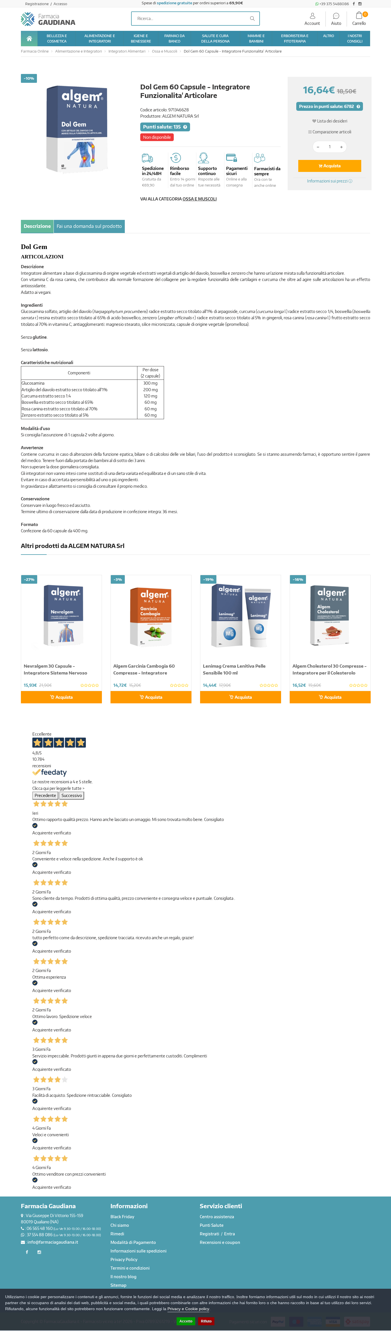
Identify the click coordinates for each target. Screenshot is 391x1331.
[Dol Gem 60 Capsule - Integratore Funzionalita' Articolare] (76, 129)
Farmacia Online (35, 51)
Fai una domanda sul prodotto (89, 226)
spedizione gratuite (174, 3)
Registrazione (37, 3)
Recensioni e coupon (220, 1242)
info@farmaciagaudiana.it (52, 1242)
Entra (229, 1233)
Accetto (185, 1321)
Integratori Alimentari (126, 51)
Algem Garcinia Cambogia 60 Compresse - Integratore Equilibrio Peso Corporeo (144, 672)
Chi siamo (119, 1225)
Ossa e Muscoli (164, 51)
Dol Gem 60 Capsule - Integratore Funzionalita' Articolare (233, 51)
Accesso (60, 3)
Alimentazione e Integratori (78, 51)
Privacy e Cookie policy (188, 1308)
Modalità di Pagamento (133, 1242)
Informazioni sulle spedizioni (138, 1250)
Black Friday (122, 1216)
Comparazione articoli (331, 131)
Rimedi (117, 1233)
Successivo (72, 795)
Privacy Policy (123, 1259)
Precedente (45, 795)
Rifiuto (206, 1321)
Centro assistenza (217, 1216)
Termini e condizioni (130, 1268)
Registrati (210, 1233)
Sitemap (118, 1285)
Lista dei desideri (331, 121)
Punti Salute (212, 1225)
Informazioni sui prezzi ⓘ (329, 180)
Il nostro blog (123, 1276)
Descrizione (37, 226)
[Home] (29, 38)
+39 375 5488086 (334, 3)
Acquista (332, 165)
